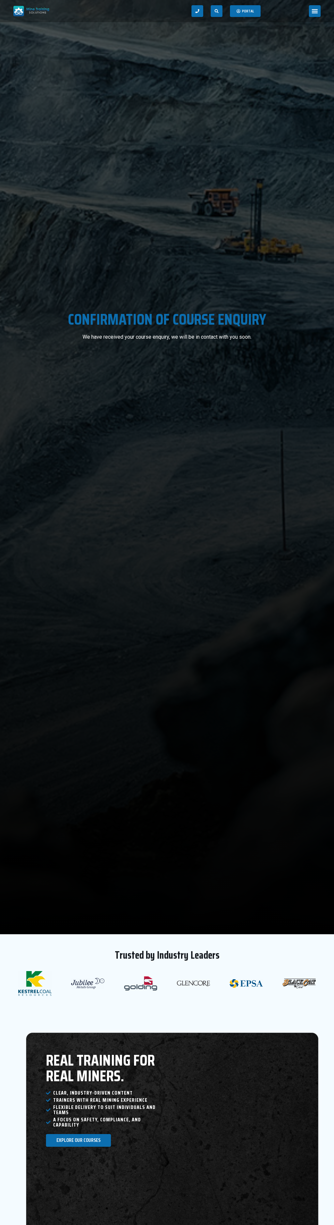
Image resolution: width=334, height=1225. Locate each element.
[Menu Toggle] (315, 11)
